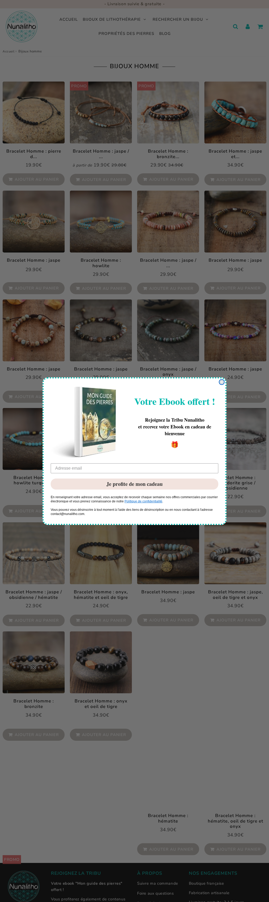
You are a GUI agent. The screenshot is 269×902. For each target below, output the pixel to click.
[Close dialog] (221, 382)
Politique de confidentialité (143, 501)
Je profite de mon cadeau (134, 484)
